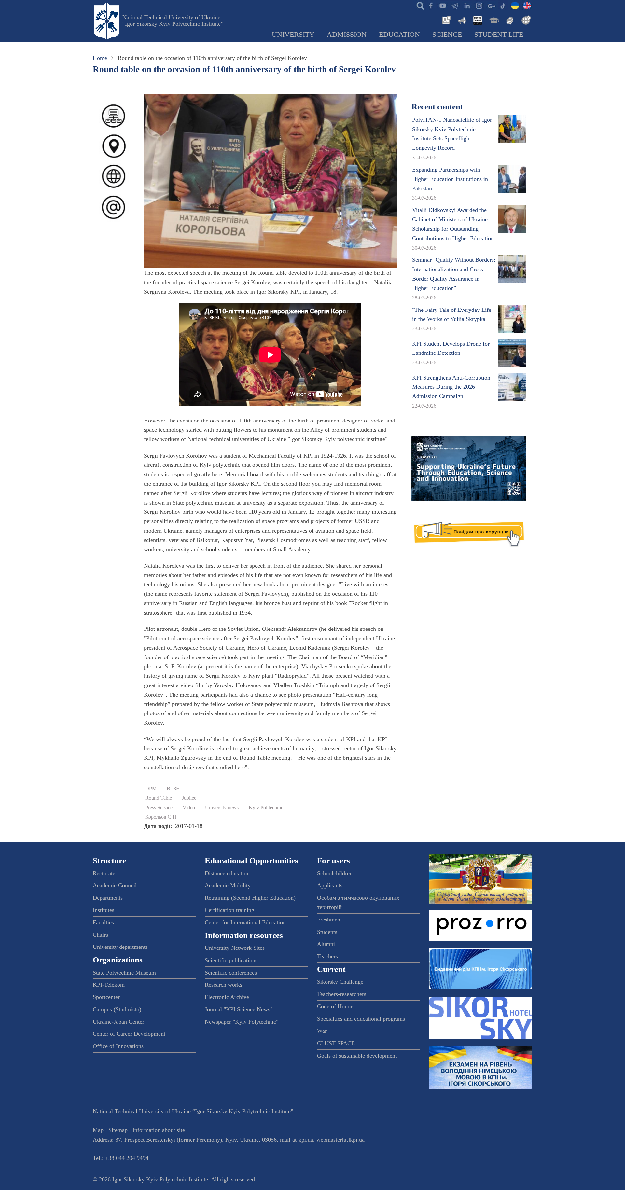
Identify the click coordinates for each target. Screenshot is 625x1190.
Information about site (158, 1130)
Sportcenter (106, 997)
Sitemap (118, 1130)
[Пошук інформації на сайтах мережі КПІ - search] (418, 5)
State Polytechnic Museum (124, 972)
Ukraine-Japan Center (118, 1021)
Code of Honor (335, 1006)
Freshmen (328, 919)
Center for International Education (245, 922)
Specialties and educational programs (361, 1019)
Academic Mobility (228, 885)
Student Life (498, 34)
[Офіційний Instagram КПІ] (479, 5)
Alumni (326, 944)
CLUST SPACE (336, 1043)
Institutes (103, 910)
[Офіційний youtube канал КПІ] (443, 5)
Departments (108, 897)
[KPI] (527, 5)
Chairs (100, 935)
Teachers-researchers (341, 994)
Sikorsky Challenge (340, 981)
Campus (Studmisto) (117, 1009)
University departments (120, 947)
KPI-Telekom (109, 984)
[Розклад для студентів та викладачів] (477, 19)
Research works (223, 984)
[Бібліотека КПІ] (509, 19)
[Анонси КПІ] (461, 19)
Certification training (229, 910)
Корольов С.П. (161, 817)
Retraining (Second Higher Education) (250, 897)
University (293, 34)
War (322, 1031)
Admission (347, 34)
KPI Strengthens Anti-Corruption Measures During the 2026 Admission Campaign (451, 387)
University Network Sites (235, 948)
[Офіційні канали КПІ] (455, 5)
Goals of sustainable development (357, 1055)
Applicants (329, 885)
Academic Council (115, 885)
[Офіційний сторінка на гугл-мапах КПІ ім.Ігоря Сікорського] (491, 5)
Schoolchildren (335, 873)
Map (98, 1130)
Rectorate (104, 873)
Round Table (158, 798)
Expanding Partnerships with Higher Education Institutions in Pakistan (450, 179)
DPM (151, 789)
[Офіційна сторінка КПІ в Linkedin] (467, 5)
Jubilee (189, 798)
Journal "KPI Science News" (238, 1009)
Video (189, 807)
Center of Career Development (129, 1034)
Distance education (227, 873)
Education (399, 34)
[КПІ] (515, 5)
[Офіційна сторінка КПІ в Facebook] (430, 5)
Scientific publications (231, 960)
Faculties (103, 922)
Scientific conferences (231, 972)
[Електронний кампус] (493, 19)
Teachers (327, 956)
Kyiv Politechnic (266, 807)
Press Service (159, 807)
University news (222, 807)
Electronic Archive (227, 997)
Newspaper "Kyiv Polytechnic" (241, 1021)
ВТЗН (173, 789)
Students (327, 932)
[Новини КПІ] (445, 19)
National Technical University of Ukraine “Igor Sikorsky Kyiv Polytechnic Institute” (172, 20)
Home (100, 58)
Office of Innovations (118, 1046)
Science (447, 34)
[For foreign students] (525, 19)
